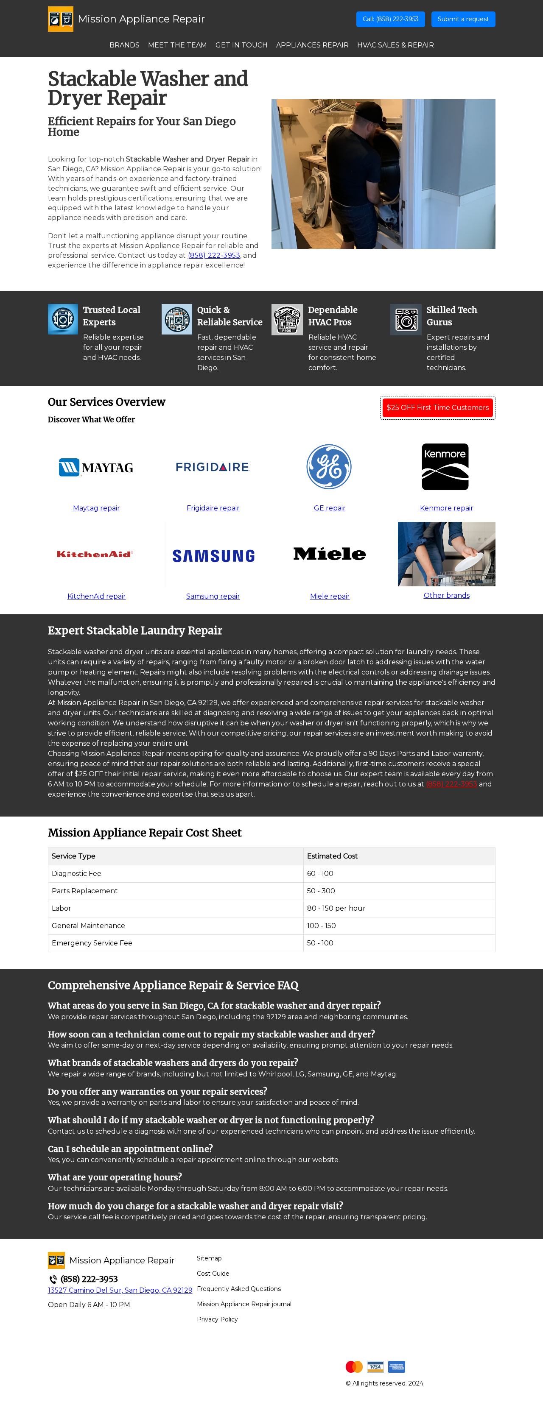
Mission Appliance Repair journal (244, 1304)
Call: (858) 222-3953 (391, 19)
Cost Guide (213, 1273)
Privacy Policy (217, 1319)
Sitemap (209, 1258)
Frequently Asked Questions (239, 1289)
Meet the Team (177, 45)
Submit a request (463, 19)
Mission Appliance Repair (141, 19)
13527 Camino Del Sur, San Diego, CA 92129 (120, 1290)
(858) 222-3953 (214, 255)
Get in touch (242, 45)
